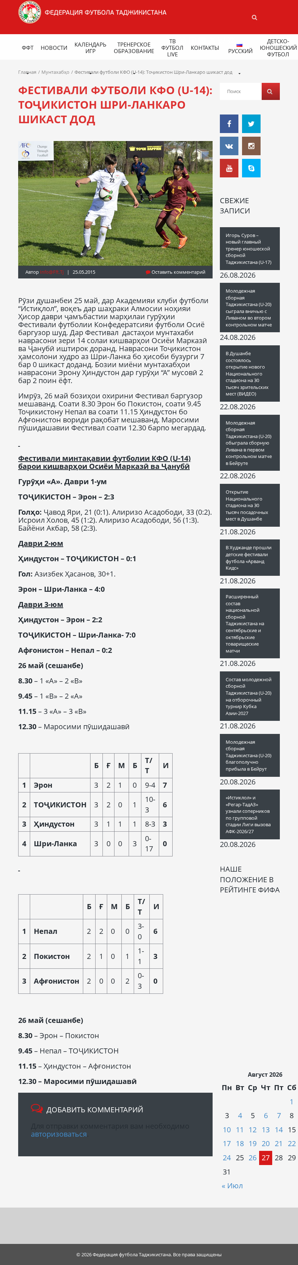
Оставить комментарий (177, 272)
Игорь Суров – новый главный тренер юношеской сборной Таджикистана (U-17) (248, 248)
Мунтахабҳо (55, 72)
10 (227, 1130)
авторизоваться (59, 1134)
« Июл (232, 1185)
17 (227, 1143)
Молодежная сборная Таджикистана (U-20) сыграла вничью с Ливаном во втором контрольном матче (249, 308)
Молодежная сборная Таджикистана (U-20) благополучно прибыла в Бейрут (248, 755)
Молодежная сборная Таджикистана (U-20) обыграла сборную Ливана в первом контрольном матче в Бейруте (249, 442)
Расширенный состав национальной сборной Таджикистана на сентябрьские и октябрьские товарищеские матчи (245, 623)
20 (266, 1143)
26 (253, 1157)
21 (279, 1143)
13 (266, 1130)
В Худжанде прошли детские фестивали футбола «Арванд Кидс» (248, 557)
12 (253, 1130)
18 (240, 1143)
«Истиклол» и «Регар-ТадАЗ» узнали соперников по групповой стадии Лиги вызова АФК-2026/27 (248, 814)
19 (253, 1143)
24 (227, 1157)
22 (292, 1143)
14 (279, 1130)
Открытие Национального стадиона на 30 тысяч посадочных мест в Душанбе (247, 505)
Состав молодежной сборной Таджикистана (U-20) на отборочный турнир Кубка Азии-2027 (248, 696)
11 (240, 1130)
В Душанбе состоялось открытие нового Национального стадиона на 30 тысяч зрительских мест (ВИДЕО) (247, 373)
